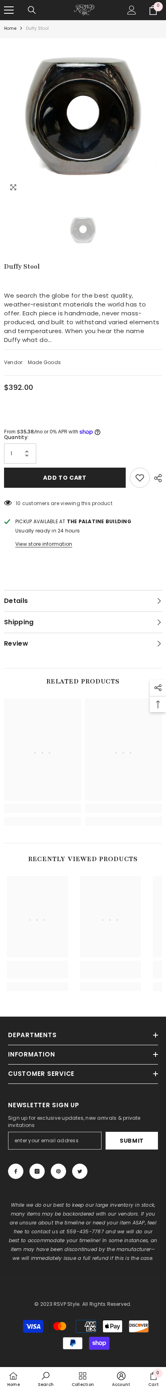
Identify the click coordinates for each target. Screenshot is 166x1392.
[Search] (32, 10)
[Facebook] (15, 1171)
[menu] (9, 10)
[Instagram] (37, 1171)
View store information (43, 544)
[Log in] (131, 10)
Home (10, 28)
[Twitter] (79, 1171)
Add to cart (65, 478)
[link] (42, 808)
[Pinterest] (58, 1171)
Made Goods (44, 362)
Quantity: (16, 437)
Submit (132, 1141)
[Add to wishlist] (140, 478)
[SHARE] (156, 478)
